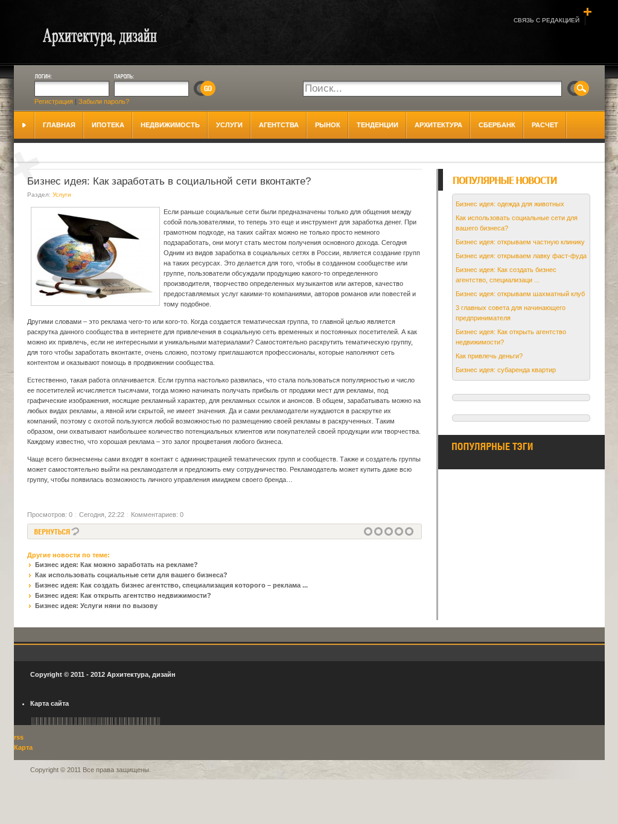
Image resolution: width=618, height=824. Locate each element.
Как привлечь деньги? (489, 356)
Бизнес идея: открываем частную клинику (520, 242)
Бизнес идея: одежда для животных (510, 204)
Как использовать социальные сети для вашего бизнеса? (131, 574)
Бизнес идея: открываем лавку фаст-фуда (521, 255)
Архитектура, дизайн (141, 674)
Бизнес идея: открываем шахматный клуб (520, 293)
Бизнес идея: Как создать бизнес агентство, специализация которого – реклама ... (171, 585)
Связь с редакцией (546, 20)
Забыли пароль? (103, 101)
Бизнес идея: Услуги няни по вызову (96, 605)
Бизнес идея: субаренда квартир (506, 369)
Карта (23, 747)
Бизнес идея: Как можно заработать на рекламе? (116, 564)
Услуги (62, 194)
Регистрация (53, 101)
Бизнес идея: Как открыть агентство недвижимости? (123, 595)
